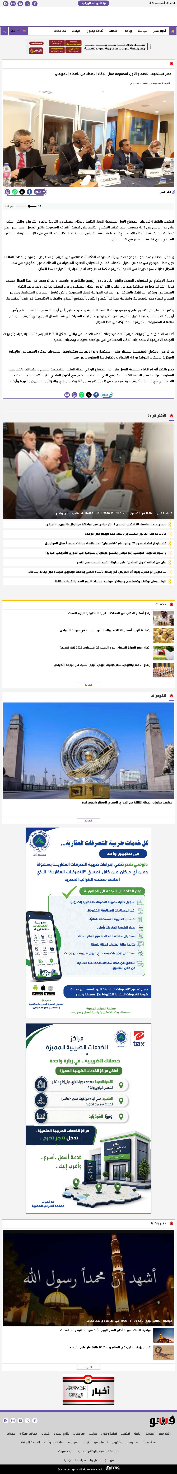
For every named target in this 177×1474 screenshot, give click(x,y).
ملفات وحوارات (53, 1442)
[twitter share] (22, 192)
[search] (4, 31)
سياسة (142, 31)
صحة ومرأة (149, 1442)
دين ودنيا (132, 1442)
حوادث (76, 31)
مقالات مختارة (28, 1433)
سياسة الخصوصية (74, 1460)
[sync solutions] (112, 1469)
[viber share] (67, 395)
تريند (86, 1442)
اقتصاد (114, 31)
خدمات (45, 1433)
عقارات (11, 1433)
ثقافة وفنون (94, 31)
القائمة (17, 31)
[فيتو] (172, 31)
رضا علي (166, 191)
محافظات (60, 31)
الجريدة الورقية (92, 3)
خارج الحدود (61, 1433)
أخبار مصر (159, 31)
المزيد (88, 685)
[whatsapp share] (15, 192)
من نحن (109, 1460)
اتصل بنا (95, 1460)
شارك (38, 192)
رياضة (128, 31)
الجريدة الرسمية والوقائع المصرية (98, 1451)
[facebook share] (29, 192)
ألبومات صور (100, 1442)
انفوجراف (72, 1442)
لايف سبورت (65, 1451)
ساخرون (117, 1442)
